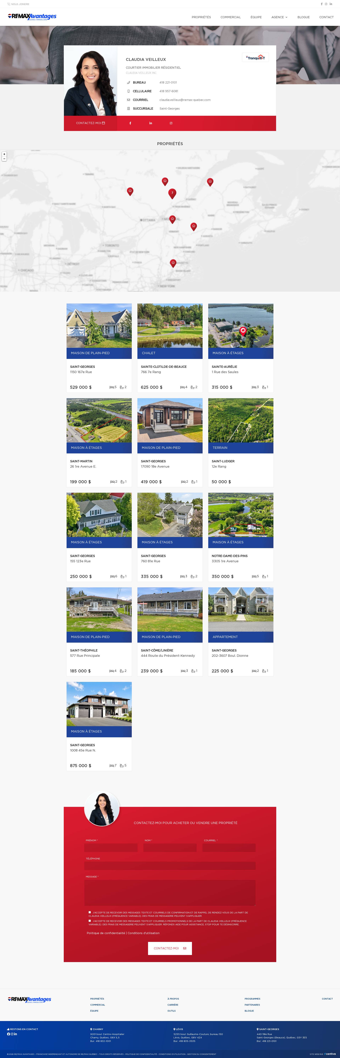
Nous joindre (20, 4)
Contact (326, 17)
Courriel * (211, 840)
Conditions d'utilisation (144, 933)
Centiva (330, 1054)
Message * (92, 877)
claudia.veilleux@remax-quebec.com (185, 100)
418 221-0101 (168, 82)
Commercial (231, 17)
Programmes (252, 999)
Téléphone (93, 859)
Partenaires (252, 1005)
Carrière (173, 1005)
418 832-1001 (103, 1041)
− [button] (4, 159)
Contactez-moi (89, 123)
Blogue (304, 17)
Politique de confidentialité (106, 933)
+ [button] (4, 154)
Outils (172, 1011)
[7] (172, 199)
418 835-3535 (187, 1041)
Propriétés (201, 17)
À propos (173, 999)
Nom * (148, 840)
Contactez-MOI (167, 948)
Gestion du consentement (201, 1054)
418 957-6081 (169, 91)
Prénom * (92, 840)
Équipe (256, 17)
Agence (277, 17)
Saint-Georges (170, 108)
